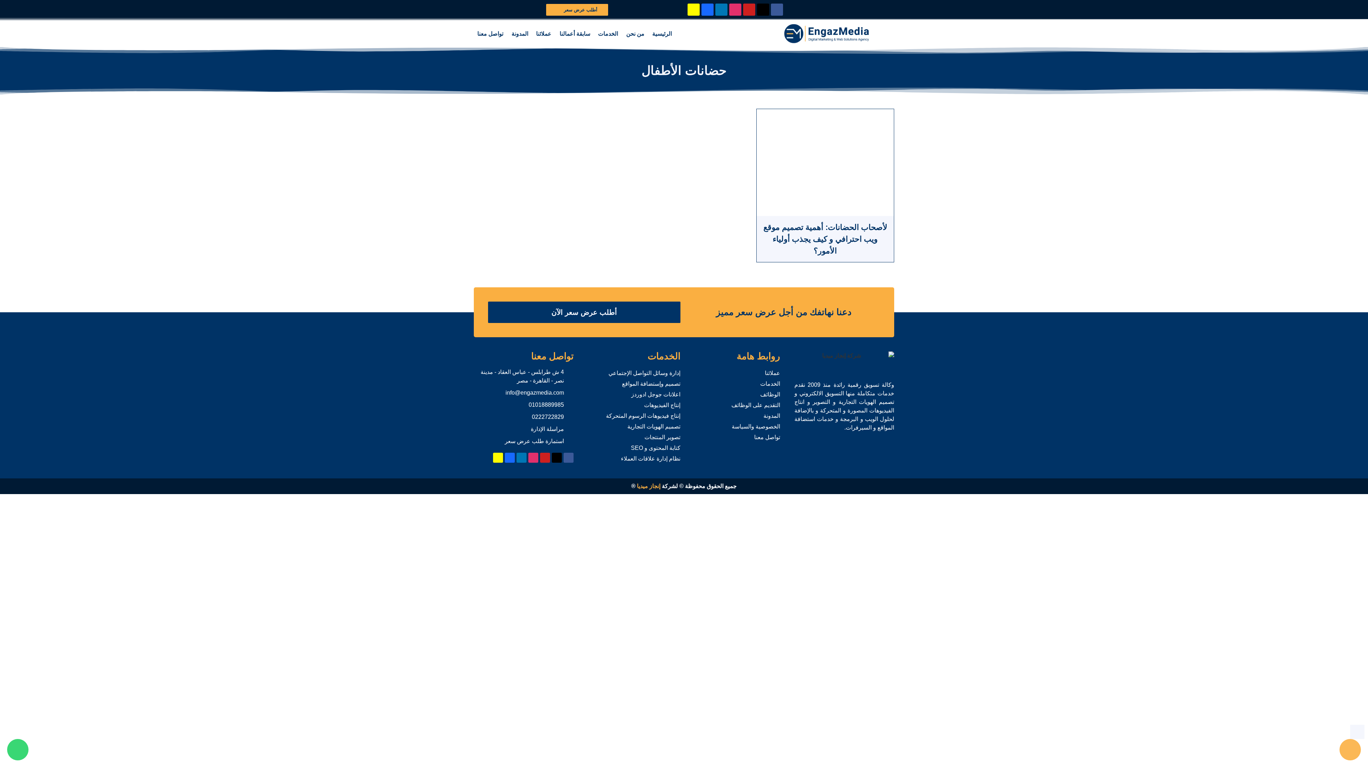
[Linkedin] (721, 10)
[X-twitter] (763, 10)
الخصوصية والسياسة (756, 426)
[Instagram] (735, 10)
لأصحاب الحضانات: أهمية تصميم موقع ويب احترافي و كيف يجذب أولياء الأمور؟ (825, 239)
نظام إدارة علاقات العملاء (650, 459)
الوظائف (770, 394)
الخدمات (608, 34)
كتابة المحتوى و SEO (655, 448)
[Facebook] (777, 10)
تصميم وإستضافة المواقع (651, 384)
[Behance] (707, 10)
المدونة (520, 34)
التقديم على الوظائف (755, 405)
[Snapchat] (694, 10)
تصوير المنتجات (662, 437)
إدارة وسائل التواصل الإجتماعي (644, 373)
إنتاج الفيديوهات (662, 405)
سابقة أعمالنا (575, 34)
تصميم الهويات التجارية (653, 426)
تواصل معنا (490, 34)
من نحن (635, 34)
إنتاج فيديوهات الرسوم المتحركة (643, 416)
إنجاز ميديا (648, 486)
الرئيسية (662, 34)
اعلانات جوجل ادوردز (655, 394)
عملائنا (543, 34)
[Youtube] (749, 10)
